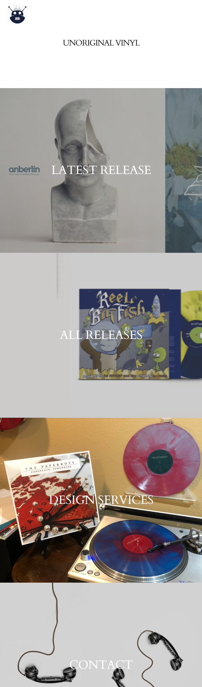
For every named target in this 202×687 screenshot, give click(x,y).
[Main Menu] (189, 72)
